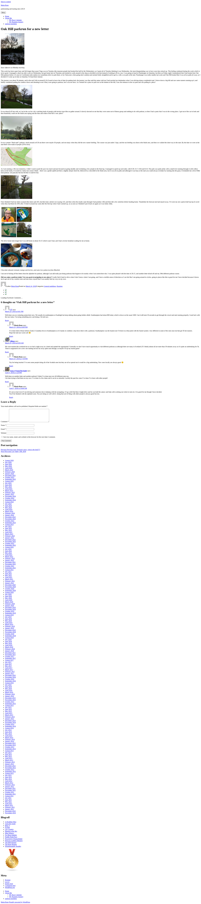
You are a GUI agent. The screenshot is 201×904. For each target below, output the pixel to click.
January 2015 (9, 719)
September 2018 (10, 636)
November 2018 (10, 632)
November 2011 (10, 790)
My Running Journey (16, 22)
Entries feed (9, 884)
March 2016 (9, 692)
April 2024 (8, 509)
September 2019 (10, 613)
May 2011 (8, 802)
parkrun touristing (11, 24)
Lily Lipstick (9, 829)
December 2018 (10, 630)
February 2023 (10, 536)
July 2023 (8, 526)
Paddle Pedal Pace (11, 837)
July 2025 (8, 483)
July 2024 (8, 504)
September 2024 (10, 500)
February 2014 (10, 739)
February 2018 (10, 649)
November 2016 (10, 677)
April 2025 (8, 489)
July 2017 (8, 662)
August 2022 (9, 547)
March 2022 (9, 556)
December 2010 (10, 811)
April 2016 (8, 690)
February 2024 (10, 513)
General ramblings (50, 286)
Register (7, 880)
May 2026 (8, 466)
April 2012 (8, 781)
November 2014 (10, 722)
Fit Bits (7, 827)
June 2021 (8, 573)
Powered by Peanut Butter (13, 839)
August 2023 (9, 524)
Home (7, 16)
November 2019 (10, 609)
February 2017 (10, 671)
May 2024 (8, 507)
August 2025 (9, 481)
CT (11, 310)
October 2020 (9, 589)
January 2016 (9, 696)
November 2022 (10, 541)
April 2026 (8, 468)
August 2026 (9, 460)
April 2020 (8, 600)
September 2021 (10, 568)
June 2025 (8, 485)
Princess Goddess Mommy (14, 841)
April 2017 (8, 668)
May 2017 (8, 666)
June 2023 (8, 528)
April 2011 (8, 803)
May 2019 (8, 621)
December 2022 (10, 539)
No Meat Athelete (11, 835)
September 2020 (10, 590)
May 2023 (8, 530)
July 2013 (8, 753)
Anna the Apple (10, 824)
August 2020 (9, 592)
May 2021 (8, 575)
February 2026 (10, 472)
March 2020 (9, 602)
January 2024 (9, 515)
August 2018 (9, 638)
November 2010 (10, 813)
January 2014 (9, 741)
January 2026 (9, 474)
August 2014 (9, 728)
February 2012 (10, 785)
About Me (8, 18)
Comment (5, 421)
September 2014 (10, 726)
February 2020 (10, 604)
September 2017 (10, 658)
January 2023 (9, 538)
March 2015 (9, 715)
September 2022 (10, 545)
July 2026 (8, 462)
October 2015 (9, 702)
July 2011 (8, 798)
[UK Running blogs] (12, 871)
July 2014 (8, 730)
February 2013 (10, 762)
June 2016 (8, 687)
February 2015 (10, 717)
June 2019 (8, 619)
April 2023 (8, 532)
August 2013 (9, 751)
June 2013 (8, 754)
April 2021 (8, 577)
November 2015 (10, 700)
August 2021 (9, 570)
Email (3, 429)
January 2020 (9, 605)
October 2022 (9, 543)
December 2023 (10, 517)
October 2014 (9, 724)
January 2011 (9, 809)
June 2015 (8, 709)
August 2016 (9, 683)
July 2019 (8, 617)
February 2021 (10, 581)
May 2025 (8, 487)
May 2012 (8, 779)
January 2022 (9, 560)
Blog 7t (7, 826)
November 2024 (10, 496)
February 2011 (10, 807)
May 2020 (8, 598)
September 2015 (10, 703)
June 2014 (8, 732)
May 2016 (8, 688)
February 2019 (10, 626)
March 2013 (9, 760)
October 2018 (9, 634)
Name (3, 425)
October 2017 (9, 656)
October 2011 (9, 792)
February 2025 (10, 492)
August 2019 (9, 615)
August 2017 (9, 660)
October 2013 (9, 747)
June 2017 (8, 664)
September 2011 (10, 794)
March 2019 (9, 624)
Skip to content (6, 2)
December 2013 (10, 743)
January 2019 (9, 628)
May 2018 (8, 643)
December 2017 (10, 653)
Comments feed (10, 886)
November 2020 (10, 587)
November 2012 (10, 768)
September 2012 (10, 771)
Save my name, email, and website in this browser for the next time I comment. (29, 437)
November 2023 (10, 519)
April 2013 (8, 758)
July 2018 (8, 639)
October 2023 (9, 521)
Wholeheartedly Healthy (13, 846)
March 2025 (9, 490)
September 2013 (10, 749)
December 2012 (10, 766)
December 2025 (10, 475)
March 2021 (9, 579)
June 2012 (8, 777)
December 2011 (10, 788)
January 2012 (9, 786)
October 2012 (9, 769)
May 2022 (8, 553)
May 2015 (8, 711)
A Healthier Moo (10, 822)
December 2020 (10, 585)
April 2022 (8, 555)
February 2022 (10, 558)
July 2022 (8, 549)
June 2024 (8, 506)
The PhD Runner (10, 842)
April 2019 (8, 622)
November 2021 (10, 564)
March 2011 (9, 805)
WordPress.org (10, 887)
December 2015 (10, 698)
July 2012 (8, 775)
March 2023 (9, 534)
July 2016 (8, 685)
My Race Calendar (15, 20)
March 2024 (9, 511)
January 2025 (9, 494)
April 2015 (8, 713)
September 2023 (10, 523)
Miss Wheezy (9, 833)
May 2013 (8, 756)
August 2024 (9, 502)
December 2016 (10, 675)
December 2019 (10, 607)
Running (59, 286)
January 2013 (9, 764)
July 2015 (8, 707)
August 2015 (9, 705)
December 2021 (10, 562)
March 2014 (9, 737)
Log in (7, 882)
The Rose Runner (11, 844)
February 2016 (10, 694)
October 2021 (9, 566)
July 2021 (8, 572)
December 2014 (10, 720)
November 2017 (10, 654)
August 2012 (9, 773)
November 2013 (10, 745)
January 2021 (9, 583)
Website (3, 433)
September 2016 (10, 681)
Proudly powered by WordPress (19, 902)
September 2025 (10, 479)
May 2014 (8, 734)
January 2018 (9, 651)
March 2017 (9, 670)
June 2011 (8, 800)
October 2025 (9, 477)
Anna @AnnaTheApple (18, 371)
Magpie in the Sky (11, 831)
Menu (3, 12)
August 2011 (9, 796)
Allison (12, 341)
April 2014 (8, 736)
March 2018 (9, 647)
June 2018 (8, 641)
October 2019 (9, 611)
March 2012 (9, 783)
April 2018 (8, 645)
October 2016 (9, 679)
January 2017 (9, 673)
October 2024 (9, 498)
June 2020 (8, 596)
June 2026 (8, 464)
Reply (7, 320)
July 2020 (8, 594)
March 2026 (9, 470)
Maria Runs (5, 5)
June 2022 (8, 551)
